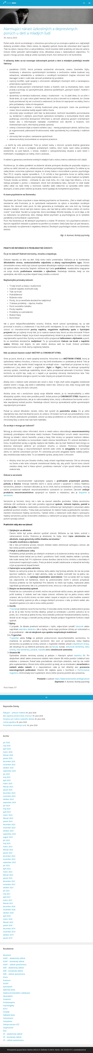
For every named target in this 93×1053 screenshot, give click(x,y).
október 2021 (8, 887)
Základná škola (9, 1015)
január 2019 (7, 938)
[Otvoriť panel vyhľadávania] (84, 3)
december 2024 (9, 793)
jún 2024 (6, 805)
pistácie (33, 649)
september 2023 (9, 834)
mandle (41, 649)
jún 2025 (6, 774)
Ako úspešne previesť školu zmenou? (17, 716)
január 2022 (7, 878)
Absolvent (7, 955)
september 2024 (9, 802)
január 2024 (7, 821)
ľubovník (79, 626)
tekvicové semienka (75, 646)
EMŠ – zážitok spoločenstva (14, 974)
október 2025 (8, 768)
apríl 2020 (7, 916)
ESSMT (6, 983)
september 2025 (9, 771)
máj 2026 (6, 745)
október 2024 (8, 799)
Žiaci (5, 1031)
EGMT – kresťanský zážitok (13, 961)
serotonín (8, 495)
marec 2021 (7, 900)
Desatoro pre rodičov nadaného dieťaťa (18, 719)
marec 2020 (7, 919)
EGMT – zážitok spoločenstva (14, 964)
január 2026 (7, 758)
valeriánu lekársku (27, 629)
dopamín (83, 492)
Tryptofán (14, 638)
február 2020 (8, 922)
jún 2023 (6, 840)
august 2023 (8, 837)
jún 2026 (6, 742)
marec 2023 (7, 846)
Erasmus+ (7, 980)
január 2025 (7, 790)
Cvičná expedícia (9, 722)
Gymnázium (7, 986)
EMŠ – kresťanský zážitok (13, 971)
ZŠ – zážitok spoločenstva (13, 1040)
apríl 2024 (7, 812)
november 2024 (9, 796)
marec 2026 (7, 752)
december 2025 (9, 761)
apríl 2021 (7, 897)
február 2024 (8, 818)
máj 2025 (6, 777)
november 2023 (9, 827)
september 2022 (9, 862)
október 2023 (8, 831)
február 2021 (8, 903)
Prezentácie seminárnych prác (15, 725)
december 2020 (9, 906)
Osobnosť (7, 999)
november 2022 (9, 859)
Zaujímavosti (8, 1027)
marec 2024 (7, 815)
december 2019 (9, 928)
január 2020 (7, 925)
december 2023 (9, 824)
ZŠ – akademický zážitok (12, 1034)
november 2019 (9, 932)
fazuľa (55, 646)
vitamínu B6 (79, 655)
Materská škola (9, 990)
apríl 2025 (7, 780)
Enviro (5, 977)
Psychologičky (8, 1005)
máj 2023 (6, 843)
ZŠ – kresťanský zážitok (12, 1037)
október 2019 (8, 935)
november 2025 (9, 764)
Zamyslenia (7, 1021)
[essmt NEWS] (8, 3)
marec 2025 (7, 783)
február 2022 (8, 875)
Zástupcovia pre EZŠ (11, 1024)
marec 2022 (7, 872)
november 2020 (9, 909)
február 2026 (8, 755)
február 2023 (8, 850)
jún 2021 (6, 891)
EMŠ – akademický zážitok (13, 968)
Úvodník (6, 1012)
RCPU (5, 1009)
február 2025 (8, 786)
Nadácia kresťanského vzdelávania (16, 993)
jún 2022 (6, 865)
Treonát (13, 609)
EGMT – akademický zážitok (14, 958)
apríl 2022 (7, 868)
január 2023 (7, 853)
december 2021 (9, 881)
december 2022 (9, 856)
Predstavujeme (9, 1002)
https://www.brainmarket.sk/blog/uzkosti (72, 678)
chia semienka (23, 649)
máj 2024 (6, 809)
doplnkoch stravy (81, 643)
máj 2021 (6, 894)
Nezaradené (8, 996)
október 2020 (8, 913)
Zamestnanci (8, 1018)
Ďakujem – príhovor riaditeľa (14, 712)
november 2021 (9, 884)
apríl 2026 (7, 749)
